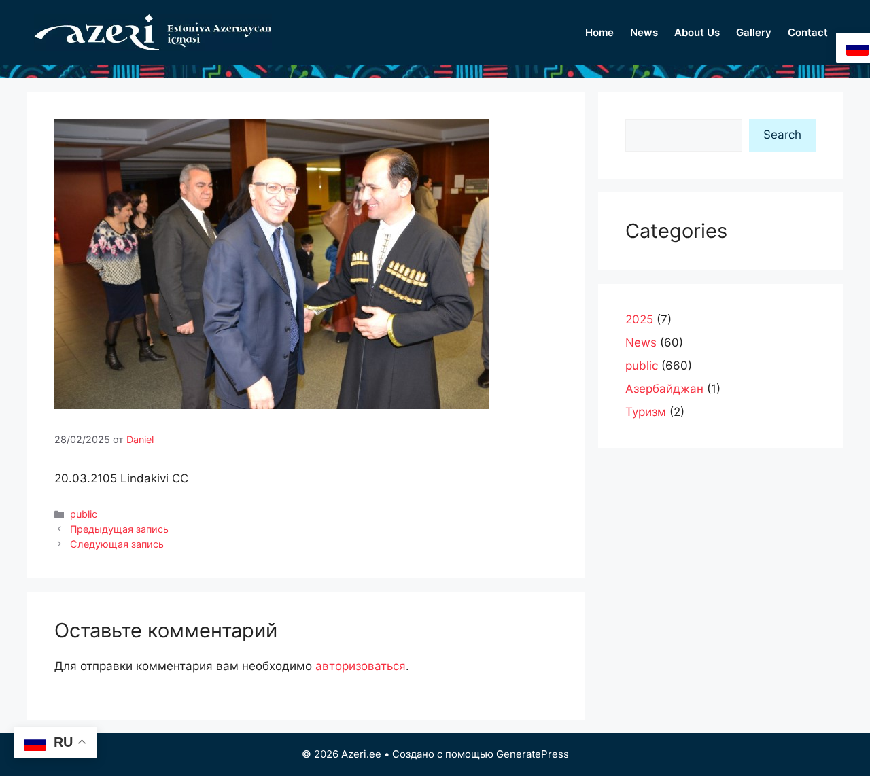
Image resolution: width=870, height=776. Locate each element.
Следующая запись (117, 544)
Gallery (753, 32)
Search (782, 134)
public (83, 514)
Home (599, 32)
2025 (639, 319)
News (644, 32)
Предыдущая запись (119, 529)
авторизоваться (360, 666)
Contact (808, 32)
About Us (697, 32)
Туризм (645, 412)
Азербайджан (664, 388)
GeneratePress (532, 753)
